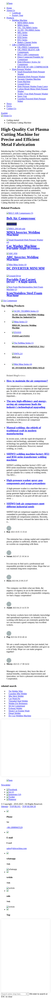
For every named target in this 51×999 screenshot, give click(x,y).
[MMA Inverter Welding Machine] (16, 229)
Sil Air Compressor (17, 706)
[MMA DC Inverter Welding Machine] (19, 322)
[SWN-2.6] (17, 353)
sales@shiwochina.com (17, 848)
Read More (11, 224)
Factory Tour (17, 15)
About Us (11, 10)
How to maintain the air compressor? (27, 380)
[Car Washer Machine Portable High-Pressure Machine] (25, 242)
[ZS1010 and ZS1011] (16, 332)
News (9, 103)
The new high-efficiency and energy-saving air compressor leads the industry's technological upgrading (27, 404)
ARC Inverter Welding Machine (22, 258)
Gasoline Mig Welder (18, 693)
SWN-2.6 (16, 357)
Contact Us (11, 108)
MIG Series (22, 32)
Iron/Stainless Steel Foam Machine (24, 294)
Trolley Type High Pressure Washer (32, 94)
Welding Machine (19, 20)
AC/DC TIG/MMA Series (28, 30)
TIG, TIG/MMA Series (27, 27)
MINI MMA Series (25, 23)
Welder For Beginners (18, 703)
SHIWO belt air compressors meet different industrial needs (25, 505)
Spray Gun (22, 96)
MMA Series (22, 25)
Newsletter (5, 785)
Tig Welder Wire (16, 691)
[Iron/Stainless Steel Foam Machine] (25, 289)
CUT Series (22, 35)
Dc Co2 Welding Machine (20, 716)
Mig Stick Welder (16, 696)
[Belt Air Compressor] (20, 213)
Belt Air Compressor (21, 218)
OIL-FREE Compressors (28, 47)
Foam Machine (23, 81)
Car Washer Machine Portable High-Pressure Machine (23, 248)
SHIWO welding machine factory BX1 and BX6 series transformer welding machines (28, 456)
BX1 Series (22, 40)
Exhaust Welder (15, 708)
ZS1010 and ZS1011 (21, 336)
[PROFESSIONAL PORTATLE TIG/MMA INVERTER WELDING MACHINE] (23, 343)
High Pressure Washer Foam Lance (32, 86)
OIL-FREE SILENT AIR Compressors (28, 50)
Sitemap (4, 806)
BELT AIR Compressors (28, 54)
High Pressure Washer (21, 69)
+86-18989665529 (15, 827)
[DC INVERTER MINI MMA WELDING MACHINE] (17, 264)
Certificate (16, 13)
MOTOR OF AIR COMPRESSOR (32, 67)
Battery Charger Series (27, 42)
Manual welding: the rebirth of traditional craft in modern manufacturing (24, 430)
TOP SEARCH (29, 806)
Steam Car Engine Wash (19, 711)
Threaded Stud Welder (18, 701)
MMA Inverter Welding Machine (23, 234)
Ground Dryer (23, 84)
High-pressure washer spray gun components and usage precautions (26, 482)
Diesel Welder (15, 713)
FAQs (9, 106)
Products (10, 18)
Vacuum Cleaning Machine (29, 79)
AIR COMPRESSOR (21, 45)
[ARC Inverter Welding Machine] (12, 253)
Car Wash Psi (14, 698)
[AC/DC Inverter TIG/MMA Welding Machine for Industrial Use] (25, 311)
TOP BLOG (15, 806)
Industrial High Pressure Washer (31, 76)
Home (9, 8)
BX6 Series (22, 37)
